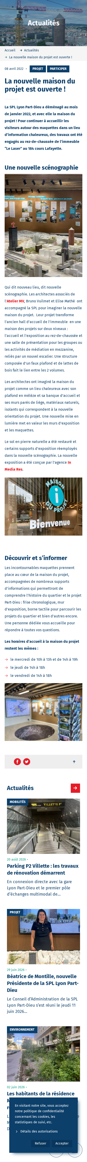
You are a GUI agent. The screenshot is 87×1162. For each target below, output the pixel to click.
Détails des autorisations (39, 1131)
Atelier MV (15, 301)
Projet (37, 69)
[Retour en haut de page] (74, 762)
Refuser (40, 1143)
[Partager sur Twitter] (26, 761)
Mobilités (18, 802)
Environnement (22, 1030)
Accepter (61, 1143)
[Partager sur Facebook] (17, 761)
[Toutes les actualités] (75, 788)
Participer (58, 69)
